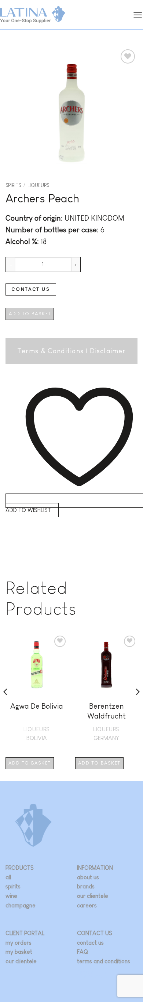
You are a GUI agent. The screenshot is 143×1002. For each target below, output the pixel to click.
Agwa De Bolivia (36, 706)
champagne (21, 905)
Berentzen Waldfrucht (106, 711)
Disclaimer (108, 351)
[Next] (137, 707)
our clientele (92, 896)
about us (88, 877)
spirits (13, 886)
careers (87, 905)
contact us (90, 943)
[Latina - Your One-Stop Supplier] (32, 14)
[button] (138, 14)
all (8, 877)
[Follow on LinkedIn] (104, 973)
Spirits (13, 185)
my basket (19, 952)
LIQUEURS (38, 185)
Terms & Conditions (50, 351)
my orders (19, 943)
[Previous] (5, 707)
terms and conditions (103, 961)
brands (86, 886)
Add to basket (30, 313)
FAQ (82, 952)
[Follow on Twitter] (93, 973)
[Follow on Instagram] (82, 973)
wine (11, 896)
